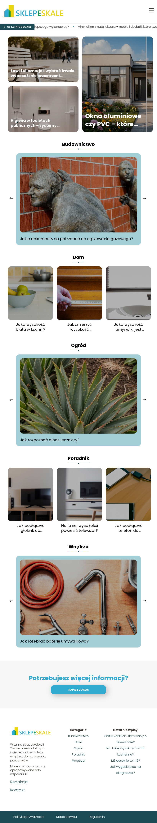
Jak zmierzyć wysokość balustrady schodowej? (79, 327)
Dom (78, 257)
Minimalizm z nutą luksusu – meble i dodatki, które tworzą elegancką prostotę (95, 27)
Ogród (78, 345)
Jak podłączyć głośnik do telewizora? (30, 528)
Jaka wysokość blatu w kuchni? (30, 327)
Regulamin (97, 817)
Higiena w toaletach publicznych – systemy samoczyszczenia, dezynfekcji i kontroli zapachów (42, 123)
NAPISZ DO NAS (78, 690)
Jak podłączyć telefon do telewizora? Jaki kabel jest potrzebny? (128, 528)
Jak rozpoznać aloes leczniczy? (49, 439)
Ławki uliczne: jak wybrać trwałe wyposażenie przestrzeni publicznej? (42, 73)
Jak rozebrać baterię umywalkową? (54, 641)
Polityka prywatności (28, 817)
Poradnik (78, 458)
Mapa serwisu (66, 817)
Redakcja (19, 781)
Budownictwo (78, 144)
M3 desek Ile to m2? (125, 760)
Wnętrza (79, 547)
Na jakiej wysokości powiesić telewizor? (79, 528)
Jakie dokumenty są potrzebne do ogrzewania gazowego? (76, 238)
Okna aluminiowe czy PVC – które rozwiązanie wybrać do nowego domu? (116, 120)
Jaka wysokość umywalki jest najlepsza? (128, 327)
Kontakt (17, 789)
